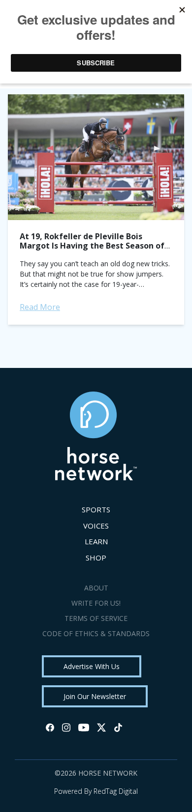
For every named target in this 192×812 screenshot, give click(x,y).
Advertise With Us (92, 666)
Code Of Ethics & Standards (96, 633)
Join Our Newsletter (95, 696)
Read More (40, 307)
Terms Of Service (96, 618)
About (96, 587)
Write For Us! (96, 603)
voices (96, 526)
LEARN (96, 541)
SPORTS (96, 509)
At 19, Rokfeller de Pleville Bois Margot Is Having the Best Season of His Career (92, 245)
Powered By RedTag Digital (96, 791)
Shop (96, 557)
